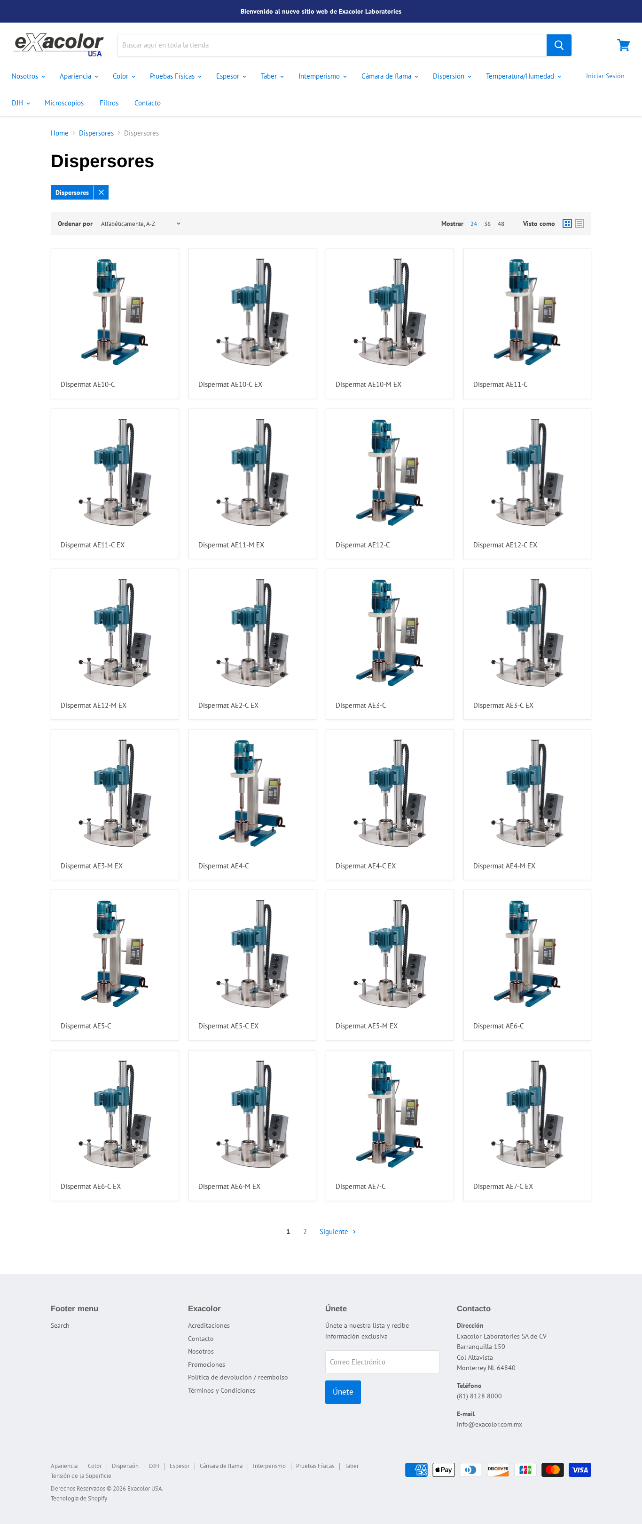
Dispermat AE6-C (498, 1025)
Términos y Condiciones (222, 1390)
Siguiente (335, 1231)
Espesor (228, 76)
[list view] (579, 223)
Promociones (206, 1364)
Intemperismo (320, 76)
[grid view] (567, 223)
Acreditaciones (209, 1325)
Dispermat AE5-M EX (367, 1025)
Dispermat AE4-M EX (504, 865)
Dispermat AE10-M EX (368, 384)
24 (473, 224)
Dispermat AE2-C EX (228, 705)
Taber (270, 76)
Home (60, 133)
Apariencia (76, 76)
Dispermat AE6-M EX (229, 1186)
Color (121, 76)
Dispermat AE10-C (88, 384)
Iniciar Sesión (605, 76)
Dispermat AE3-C (361, 705)
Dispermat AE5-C (86, 1025)
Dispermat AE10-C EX (230, 384)
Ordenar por (75, 223)
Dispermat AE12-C (363, 544)
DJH (18, 102)
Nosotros (26, 76)
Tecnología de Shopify (79, 1498)
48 (501, 224)
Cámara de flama (387, 76)
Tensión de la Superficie (81, 1476)
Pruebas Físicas (173, 76)
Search (60, 1325)
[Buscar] (559, 45)
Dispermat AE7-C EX (503, 1186)
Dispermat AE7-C (361, 1186)
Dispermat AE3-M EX (92, 865)
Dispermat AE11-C (500, 384)
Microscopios (64, 102)
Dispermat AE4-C (223, 865)
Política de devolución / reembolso (238, 1377)
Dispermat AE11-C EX (93, 544)
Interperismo (269, 1466)
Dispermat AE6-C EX (91, 1186)
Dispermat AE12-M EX (93, 705)
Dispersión (449, 76)
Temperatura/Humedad (521, 76)
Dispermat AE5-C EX (228, 1025)
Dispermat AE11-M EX (231, 544)
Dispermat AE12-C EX (505, 544)
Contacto (147, 102)
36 (487, 224)
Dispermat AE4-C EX (366, 865)
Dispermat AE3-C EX (503, 705)
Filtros (109, 102)
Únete (343, 1392)
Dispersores (96, 133)
